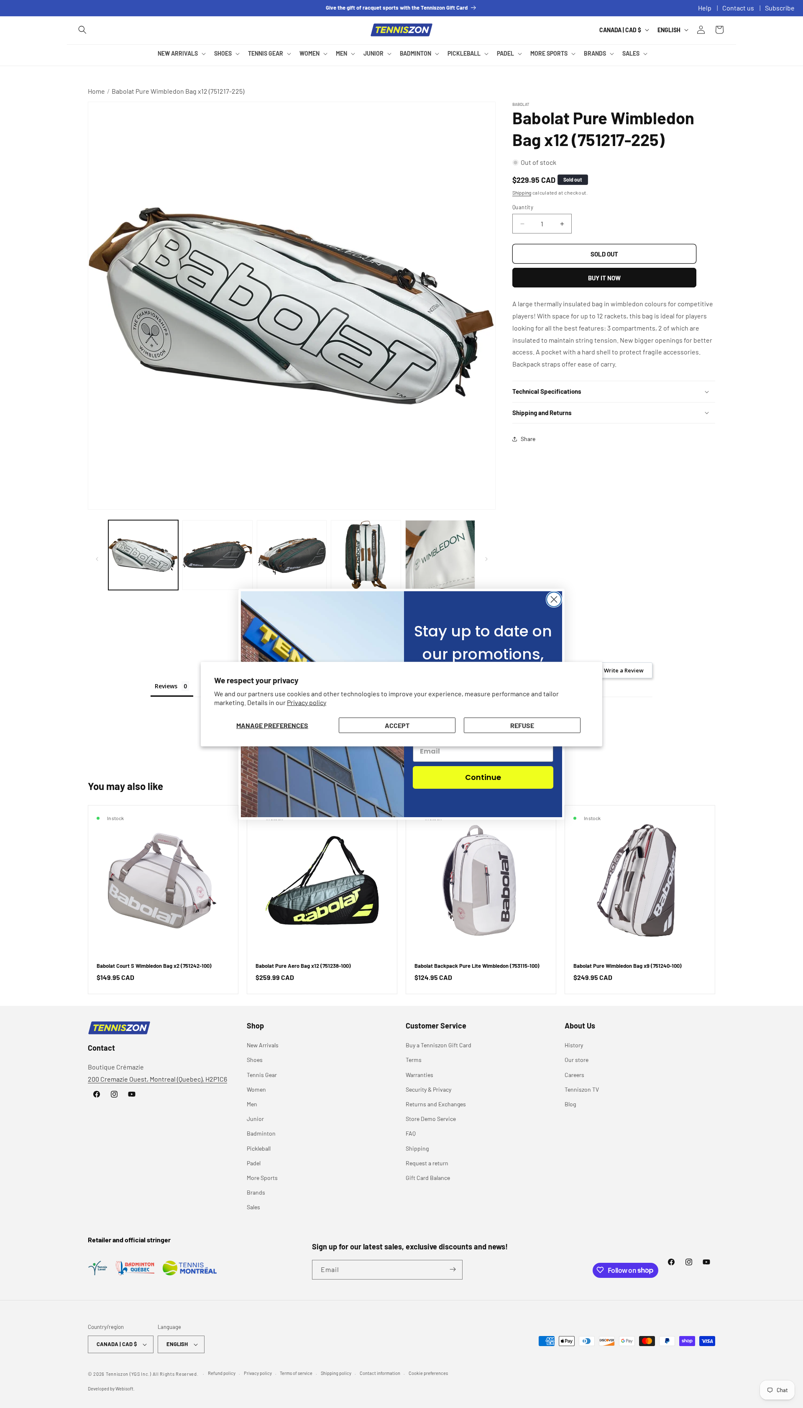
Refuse (522, 725)
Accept (397, 725)
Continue (483, 777)
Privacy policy (306, 702)
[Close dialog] (554, 599)
